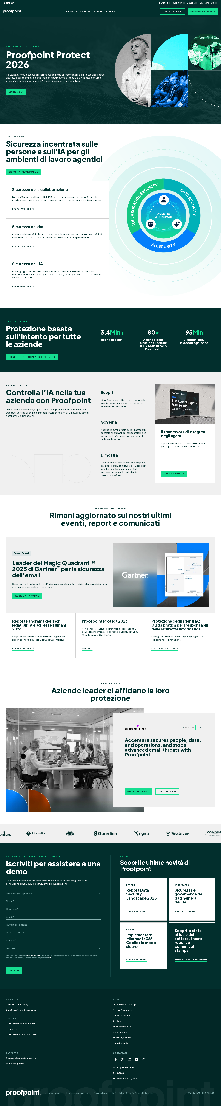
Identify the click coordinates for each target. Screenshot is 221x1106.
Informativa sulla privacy (77, 1093)
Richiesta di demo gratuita (126, 1078)
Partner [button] (163, 3)
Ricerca (10, 3)
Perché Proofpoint (122, 1010)
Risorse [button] (99, 11)
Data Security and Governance (21, 1010)
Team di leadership (122, 1026)
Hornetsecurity (120, 1043)
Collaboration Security (17, 1004)
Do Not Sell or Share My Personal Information (133, 1093)
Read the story (167, 791)
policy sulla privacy (34, 955)
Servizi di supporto (15, 1063)
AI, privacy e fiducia (122, 1037)
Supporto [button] (178, 3)
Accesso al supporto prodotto (21, 1058)
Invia (12, 970)
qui (49, 958)
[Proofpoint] (14, 11)
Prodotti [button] (71, 11)
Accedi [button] (191, 3)
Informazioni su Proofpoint (126, 1004)
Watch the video (137, 791)
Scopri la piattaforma (22, 172)
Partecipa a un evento (123, 1067)
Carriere (117, 1021)
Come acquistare (121, 1015)
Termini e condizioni (52, 1093)
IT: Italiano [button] (207, 3)
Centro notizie (120, 1032)
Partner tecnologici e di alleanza (21, 1034)
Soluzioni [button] (86, 11)
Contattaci (118, 1073)
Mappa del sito (100, 1093)
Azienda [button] (111, 11)
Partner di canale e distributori (20, 1023)
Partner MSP (12, 1029)
